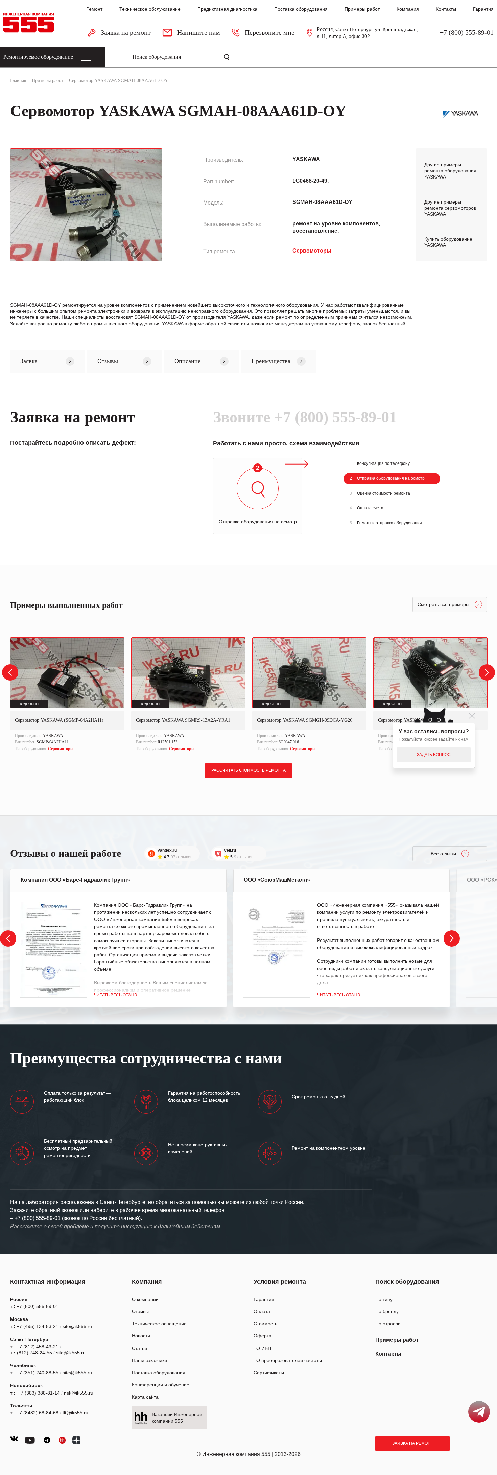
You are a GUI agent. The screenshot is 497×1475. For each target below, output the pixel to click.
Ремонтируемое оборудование (38, 57)
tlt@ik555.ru (75, 1412)
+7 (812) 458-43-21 (37, 1346)
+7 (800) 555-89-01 (467, 32)
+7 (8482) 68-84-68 (37, 1412)
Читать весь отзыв (115, 995)
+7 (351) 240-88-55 (37, 1372)
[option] (67, 695)
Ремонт (94, 9)
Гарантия (483, 9)
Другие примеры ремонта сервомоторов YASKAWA (450, 208)
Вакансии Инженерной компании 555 (177, 1417)
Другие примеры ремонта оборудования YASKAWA (450, 171)
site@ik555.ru (77, 1326)
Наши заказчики (149, 1360)
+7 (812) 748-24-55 (31, 1352)
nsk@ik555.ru (78, 1393)
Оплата (262, 1311)
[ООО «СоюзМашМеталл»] (276, 950)
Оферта (262, 1335)
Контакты (446, 9)
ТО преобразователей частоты (288, 1360)
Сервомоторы (60, 748)
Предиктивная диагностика (227, 9)
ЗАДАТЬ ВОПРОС (434, 754)
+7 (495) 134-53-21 (37, 1326)
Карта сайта (145, 1397)
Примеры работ (362, 9)
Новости (141, 1335)
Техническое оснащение (159, 1323)
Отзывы (140, 1311)
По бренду (387, 1311)
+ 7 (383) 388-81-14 (38, 1393)
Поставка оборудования (301, 9)
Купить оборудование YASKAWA (448, 242)
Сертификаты (269, 1372)
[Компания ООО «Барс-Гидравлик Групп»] (53, 950)
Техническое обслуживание (150, 9)
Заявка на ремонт (412, 1443)
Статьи (139, 1348)
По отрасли (388, 1323)
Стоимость (265, 1323)
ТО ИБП (262, 1348)
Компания (408, 9)
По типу (384, 1299)
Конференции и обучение (160, 1384)
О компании (145, 1299)
